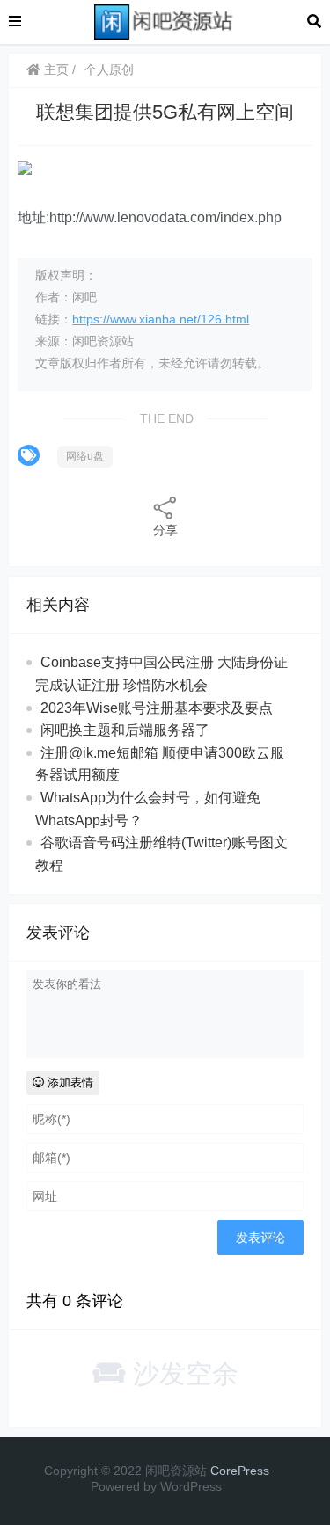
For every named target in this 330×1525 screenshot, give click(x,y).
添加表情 (68, 1082)
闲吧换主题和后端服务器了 (124, 730)
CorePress (239, 1470)
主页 (54, 69)
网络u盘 (85, 456)
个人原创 (109, 69)
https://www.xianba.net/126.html (160, 319)
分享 (165, 530)
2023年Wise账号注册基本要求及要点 (156, 708)
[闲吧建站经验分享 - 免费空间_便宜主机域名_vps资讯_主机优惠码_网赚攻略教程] (164, 20)
